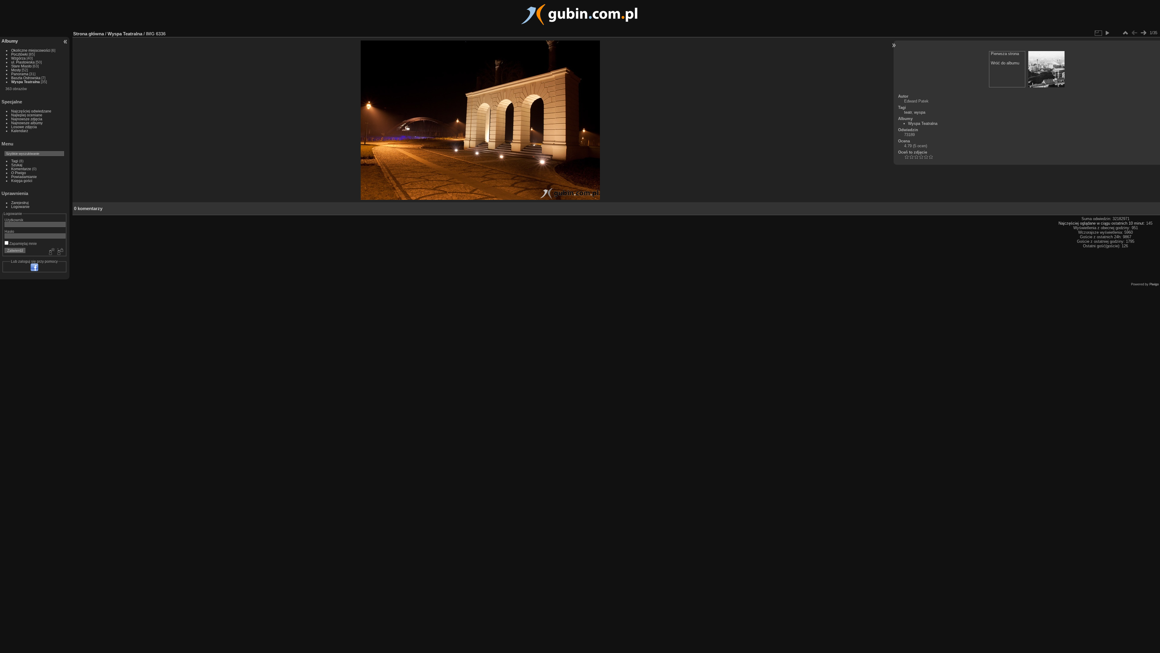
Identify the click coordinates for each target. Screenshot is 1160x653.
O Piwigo (18, 173)
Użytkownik (14, 220)
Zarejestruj (20, 203)
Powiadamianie (24, 177)
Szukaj (16, 165)
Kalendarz (19, 131)
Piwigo (1154, 284)
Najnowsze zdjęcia (26, 119)
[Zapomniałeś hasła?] (60, 252)
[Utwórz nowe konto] (51, 252)
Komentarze (21, 169)
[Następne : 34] (1143, 33)
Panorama (19, 74)
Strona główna (88, 33)
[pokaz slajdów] (1107, 33)
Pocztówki (19, 54)
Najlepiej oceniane (26, 115)
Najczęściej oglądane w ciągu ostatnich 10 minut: (1102, 223)
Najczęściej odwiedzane (31, 111)
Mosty (16, 70)
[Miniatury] (1125, 33)
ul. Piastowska (23, 62)
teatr (908, 112)
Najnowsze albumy (27, 123)
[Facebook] (34, 267)
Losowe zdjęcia (24, 127)
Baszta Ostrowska (25, 78)
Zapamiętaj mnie (22, 243)
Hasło (9, 231)
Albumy (10, 41)
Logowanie (20, 207)
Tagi (14, 161)
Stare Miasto (21, 66)
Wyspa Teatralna (25, 82)
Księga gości (21, 181)
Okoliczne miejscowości (30, 50)
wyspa (919, 112)
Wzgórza (18, 58)
